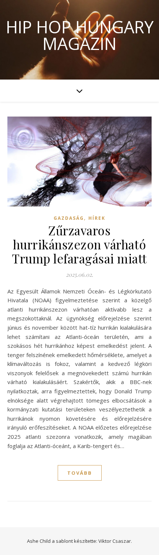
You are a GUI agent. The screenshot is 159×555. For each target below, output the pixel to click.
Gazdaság (69, 218)
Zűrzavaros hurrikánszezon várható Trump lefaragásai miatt (79, 244)
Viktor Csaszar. (115, 541)
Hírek (96, 218)
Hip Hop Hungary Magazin (79, 35)
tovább (79, 473)
